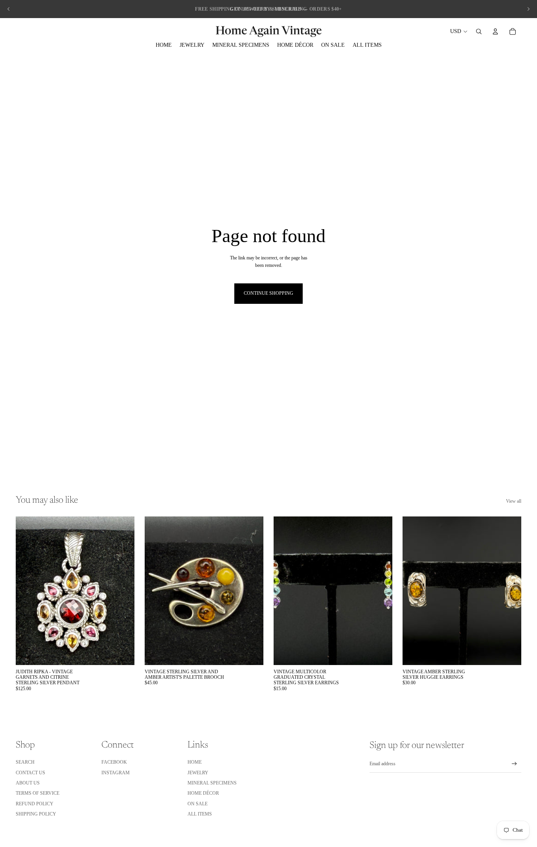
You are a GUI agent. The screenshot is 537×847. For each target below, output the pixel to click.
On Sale (198, 804)
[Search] (478, 31)
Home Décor (203, 793)
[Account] (495, 31)
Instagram (115, 772)
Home (195, 762)
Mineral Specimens (212, 783)
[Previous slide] (8, 9)
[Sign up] (514, 764)
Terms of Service (37, 793)
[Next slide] (528, 9)
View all (513, 501)
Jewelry (198, 772)
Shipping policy (36, 814)
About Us (28, 783)
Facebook (114, 762)
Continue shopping (268, 293)
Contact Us (30, 772)
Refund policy (34, 804)
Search (25, 762)
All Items (200, 814)
